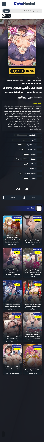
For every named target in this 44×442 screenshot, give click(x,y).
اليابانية (26, 154)
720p (17, 159)
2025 (22, 149)
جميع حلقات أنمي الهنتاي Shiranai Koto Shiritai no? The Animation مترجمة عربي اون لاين (22, 92)
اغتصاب (16, 140)
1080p (25, 159)
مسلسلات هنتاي (21, 135)
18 (20, 173)
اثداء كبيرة (25, 140)
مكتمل (26, 178)
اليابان (26, 164)
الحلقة (29, 197)
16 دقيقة (21, 144)
